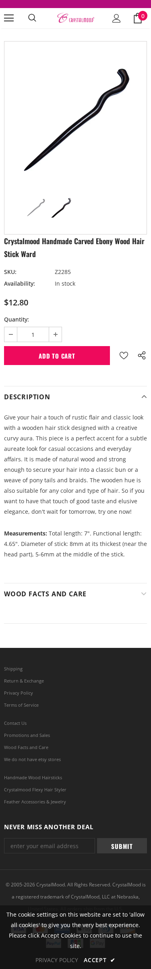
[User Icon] (116, 18)
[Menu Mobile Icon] (9, 18)
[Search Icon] (32, 18)
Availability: (19, 283)
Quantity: (16, 319)
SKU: (10, 272)
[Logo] (75, 17)
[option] (75, 113)
